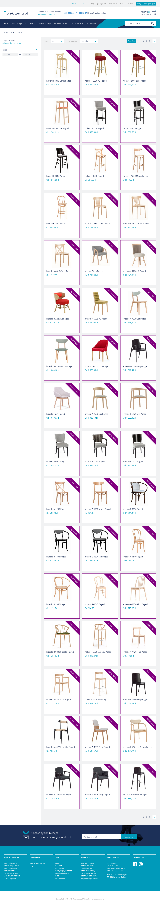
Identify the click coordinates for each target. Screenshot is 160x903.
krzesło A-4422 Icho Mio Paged (60, 747)
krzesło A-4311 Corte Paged (97, 223)
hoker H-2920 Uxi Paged (57, 128)
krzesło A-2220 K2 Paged (134, 271)
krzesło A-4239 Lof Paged (134, 318)
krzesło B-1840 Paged (56, 604)
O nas (122, 4)
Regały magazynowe (89, 878)
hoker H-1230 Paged (94, 176)
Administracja (9, 871)
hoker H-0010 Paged (94, 128)
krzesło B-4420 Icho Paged (58, 699)
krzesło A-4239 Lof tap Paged (59, 366)
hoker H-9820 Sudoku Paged (98, 652)
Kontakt (130, 4)
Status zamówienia (37, 863)
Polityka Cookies (62, 873)
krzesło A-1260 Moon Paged (98, 509)
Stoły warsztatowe (88, 873)
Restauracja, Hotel (11, 866)
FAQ (31, 866)
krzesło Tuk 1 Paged (55, 414)
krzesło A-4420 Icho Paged (135, 652)
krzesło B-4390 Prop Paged (135, 366)
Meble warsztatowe (12, 876)
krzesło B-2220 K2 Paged (57, 318)
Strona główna (9, 32)
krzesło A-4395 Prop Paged (97, 747)
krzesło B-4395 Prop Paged (58, 794)
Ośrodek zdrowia (11, 873)
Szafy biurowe (87, 868)
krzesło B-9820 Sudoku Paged (60, 652)
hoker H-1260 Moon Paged (135, 176)
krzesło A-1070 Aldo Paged (135, 604)
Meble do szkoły (10, 868)
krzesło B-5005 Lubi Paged (97, 366)
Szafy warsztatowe (89, 876)
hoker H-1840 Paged (55, 223)
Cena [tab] (4, 50)
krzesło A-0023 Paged (133, 461)
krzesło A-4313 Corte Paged (59, 271)
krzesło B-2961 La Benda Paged (137, 747)
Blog (92, 4)
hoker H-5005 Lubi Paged (134, 80)
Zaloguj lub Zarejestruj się (146, 4)
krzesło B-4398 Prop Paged (97, 794)
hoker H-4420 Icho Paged (96, 699)
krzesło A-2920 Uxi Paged (96, 414)
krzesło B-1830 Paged (133, 509)
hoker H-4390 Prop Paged (135, 794)
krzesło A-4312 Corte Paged (136, 223)
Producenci (60, 878)
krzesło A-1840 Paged (133, 556)
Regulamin (113, 4)
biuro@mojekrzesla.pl (116, 868)
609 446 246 (69, 13)
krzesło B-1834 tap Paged (96, 556)
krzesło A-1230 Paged (56, 509)
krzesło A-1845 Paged (95, 604)
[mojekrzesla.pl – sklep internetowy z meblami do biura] (16, 13)
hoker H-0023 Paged (132, 128)
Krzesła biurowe (88, 863)
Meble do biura (10, 863)
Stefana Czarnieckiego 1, (117, 874)
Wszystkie (131, 41)
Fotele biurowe (87, 866)
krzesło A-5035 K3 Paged (96, 318)
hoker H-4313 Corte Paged (58, 80)
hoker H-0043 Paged (55, 176)
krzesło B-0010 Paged (95, 461)
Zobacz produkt (61, 88)
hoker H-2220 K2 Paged (96, 80)
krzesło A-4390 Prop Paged (135, 699)
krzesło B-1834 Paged (56, 556)
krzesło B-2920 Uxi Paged (134, 414)
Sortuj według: (73, 41)
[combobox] (140, 23)
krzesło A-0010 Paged (56, 461)
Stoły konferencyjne (89, 871)
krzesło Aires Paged (94, 271)
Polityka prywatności (63, 871)
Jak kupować (101, 4)
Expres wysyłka (10, 878)
